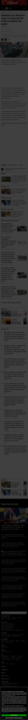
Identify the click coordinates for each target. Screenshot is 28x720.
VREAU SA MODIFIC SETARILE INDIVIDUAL (14, 717)
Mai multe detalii (13, 695)
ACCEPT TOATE (14, 715)
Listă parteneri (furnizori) (4, 712)
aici (1, 701)
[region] (14, 703)
